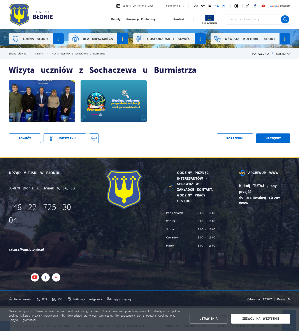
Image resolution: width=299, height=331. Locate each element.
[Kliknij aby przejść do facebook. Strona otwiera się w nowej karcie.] (255, 6)
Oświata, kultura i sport (250, 38)
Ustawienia (208, 318)
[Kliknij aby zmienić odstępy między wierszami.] (210, 6)
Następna (283, 54)
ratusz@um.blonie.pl (26, 249)
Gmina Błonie (36, 38)
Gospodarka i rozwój (168, 38)
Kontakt (178, 19)
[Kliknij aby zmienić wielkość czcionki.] (196, 6)
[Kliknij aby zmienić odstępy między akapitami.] (223, 6)
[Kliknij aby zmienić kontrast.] (236, 6)
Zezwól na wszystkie (260, 318)
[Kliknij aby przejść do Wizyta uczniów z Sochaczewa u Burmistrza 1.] (114, 101)
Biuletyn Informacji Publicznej (133, 19)
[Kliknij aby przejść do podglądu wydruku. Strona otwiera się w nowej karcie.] (93, 138)
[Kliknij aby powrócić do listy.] (272, 54)
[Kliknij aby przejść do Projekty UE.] (210, 23)
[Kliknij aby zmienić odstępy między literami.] (203, 6)
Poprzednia (260, 54)
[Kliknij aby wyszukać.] (285, 19)
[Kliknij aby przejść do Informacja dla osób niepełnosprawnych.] (247, 6)
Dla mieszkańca (98, 38)
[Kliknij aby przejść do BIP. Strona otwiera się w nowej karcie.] (56, 277)
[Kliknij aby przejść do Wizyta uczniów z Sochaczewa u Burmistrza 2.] (42, 101)
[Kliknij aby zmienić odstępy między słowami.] (216, 6)
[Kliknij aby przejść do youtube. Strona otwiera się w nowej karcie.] (263, 6)
